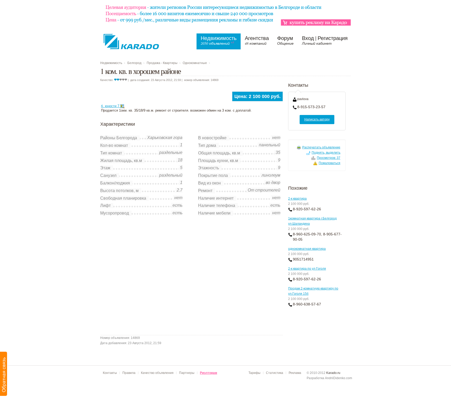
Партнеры (186, 373)
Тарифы (254, 373)
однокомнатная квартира (307, 249)
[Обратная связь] (4, 373)
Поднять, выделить (326, 152)
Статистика (274, 373)
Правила (128, 373)
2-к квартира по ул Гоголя (307, 268)
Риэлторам (208, 373)
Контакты (110, 373)
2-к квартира (297, 198)
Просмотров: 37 (328, 158)
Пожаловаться (329, 163)
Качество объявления (157, 373)
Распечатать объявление (321, 147)
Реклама (295, 373)
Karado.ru (333, 373)
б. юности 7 (110, 106)
